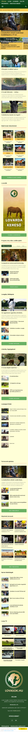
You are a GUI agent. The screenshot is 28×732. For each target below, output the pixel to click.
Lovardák (4, 183)
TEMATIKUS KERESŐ (15, 3)
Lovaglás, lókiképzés (7, 294)
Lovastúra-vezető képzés (19, 544)
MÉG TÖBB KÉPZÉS (14, 566)
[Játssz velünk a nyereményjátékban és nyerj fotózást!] (5, 504)
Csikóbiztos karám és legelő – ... (12, 115)
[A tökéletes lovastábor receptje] (5, 330)
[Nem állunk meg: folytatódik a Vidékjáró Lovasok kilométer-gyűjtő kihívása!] (11, 45)
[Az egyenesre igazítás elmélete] (14, 305)
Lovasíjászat (4, 447)
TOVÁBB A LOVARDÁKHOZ (14, 235)
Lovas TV (4, 621)
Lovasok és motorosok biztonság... (13, 263)
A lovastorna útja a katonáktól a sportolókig (18, 415)
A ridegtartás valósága (15, 383)
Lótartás (3, 365)
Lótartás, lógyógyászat (8, 349)
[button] (26, 7)
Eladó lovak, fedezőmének (9, 126)
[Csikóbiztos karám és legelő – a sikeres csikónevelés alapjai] (14, 107)
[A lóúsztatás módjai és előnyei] (5, 337)
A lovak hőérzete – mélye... (10, 92)
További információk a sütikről (8, 730)
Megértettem (23, 728)
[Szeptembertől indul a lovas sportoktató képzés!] (21, 553)
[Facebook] (12, 720)
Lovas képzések (18, 542)
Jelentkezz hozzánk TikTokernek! (17, 591)
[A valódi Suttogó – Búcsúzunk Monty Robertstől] (5, 323)
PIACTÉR (22, 1)
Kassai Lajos (12, 443)
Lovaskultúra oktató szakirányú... (12, 480)
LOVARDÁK (15, 1)
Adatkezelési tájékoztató (18, 726)
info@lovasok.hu (16, 710)
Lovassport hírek (6, 404)
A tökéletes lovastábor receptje (17, 328)
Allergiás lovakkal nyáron (9, 69)
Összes (18, 246)
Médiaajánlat (5, 726)
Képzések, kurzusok (7, 516)
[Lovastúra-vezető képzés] (21, 539)
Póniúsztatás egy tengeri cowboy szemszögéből (7, 660)
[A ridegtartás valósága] (5, 384)
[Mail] (16, 720)
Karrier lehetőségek (7, 572)
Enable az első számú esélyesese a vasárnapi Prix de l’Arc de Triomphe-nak (7, 648)
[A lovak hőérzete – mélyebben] (14, 84)
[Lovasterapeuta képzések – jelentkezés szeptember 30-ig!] (5, 490)
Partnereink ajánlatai (7, 461)
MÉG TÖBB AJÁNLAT (14, 510)
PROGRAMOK (4, 3)
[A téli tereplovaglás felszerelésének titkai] (5, 280)
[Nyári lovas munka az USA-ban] (5, 600)
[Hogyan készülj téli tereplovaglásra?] (5, 273)
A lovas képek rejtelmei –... (10, 368)
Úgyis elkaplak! (7, 635)
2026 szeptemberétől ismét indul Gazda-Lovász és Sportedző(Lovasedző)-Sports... (7, 546)
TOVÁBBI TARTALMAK (14, 343)
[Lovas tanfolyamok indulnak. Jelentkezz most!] (5, 606)
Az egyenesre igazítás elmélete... (12, 313)
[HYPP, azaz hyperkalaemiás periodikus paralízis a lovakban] (5, 391)
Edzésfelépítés (4, 433)
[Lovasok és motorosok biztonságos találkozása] (14, 255)
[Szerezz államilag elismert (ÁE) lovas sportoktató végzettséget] (5, 613)
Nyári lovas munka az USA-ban (17, 598)
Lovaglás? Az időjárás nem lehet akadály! (20, 648)
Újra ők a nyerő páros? (20, 635)
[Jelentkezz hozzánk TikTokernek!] (5, 593)
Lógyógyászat (4, 66)
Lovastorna (4, 419)
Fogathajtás (4, 426)
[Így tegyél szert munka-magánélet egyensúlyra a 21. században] (5, 586)
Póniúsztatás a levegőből (20, 660)
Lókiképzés (4, 310)
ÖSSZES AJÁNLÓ (14, 287)
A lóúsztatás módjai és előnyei (17, 335)
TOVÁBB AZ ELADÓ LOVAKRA (14, 177)
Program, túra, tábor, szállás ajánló (11, 240)
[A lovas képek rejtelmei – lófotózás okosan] (14, 359)
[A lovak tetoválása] (5, 378)
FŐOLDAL (3, 1)
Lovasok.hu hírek (5, 43)
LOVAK (9, 1)
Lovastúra (3, 260)
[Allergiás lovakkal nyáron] (14, 61)
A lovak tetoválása (14, 376)
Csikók (3, 112)
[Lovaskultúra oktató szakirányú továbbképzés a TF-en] (14, 25)
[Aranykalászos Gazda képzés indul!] (7, 553)
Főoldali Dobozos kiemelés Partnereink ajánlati (11, 30)
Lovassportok (4, 412)
